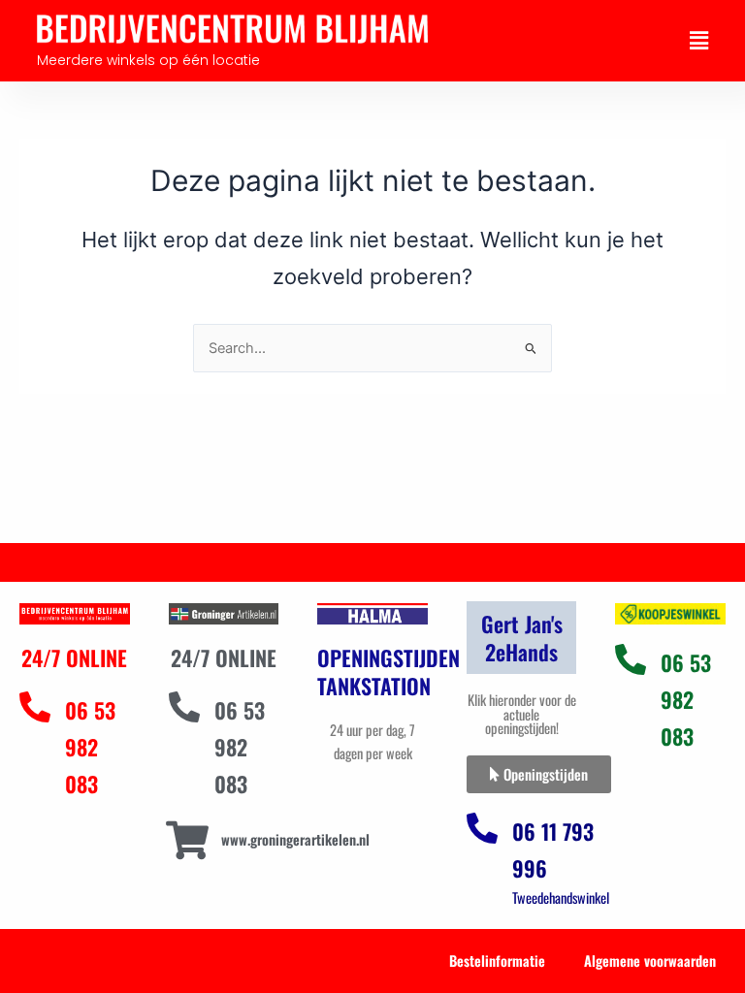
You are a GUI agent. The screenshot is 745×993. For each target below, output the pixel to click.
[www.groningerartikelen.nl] (188, 840)
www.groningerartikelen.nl (295, 839)
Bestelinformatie (497, 960)
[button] (699, 40)
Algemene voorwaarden (650, 960)
